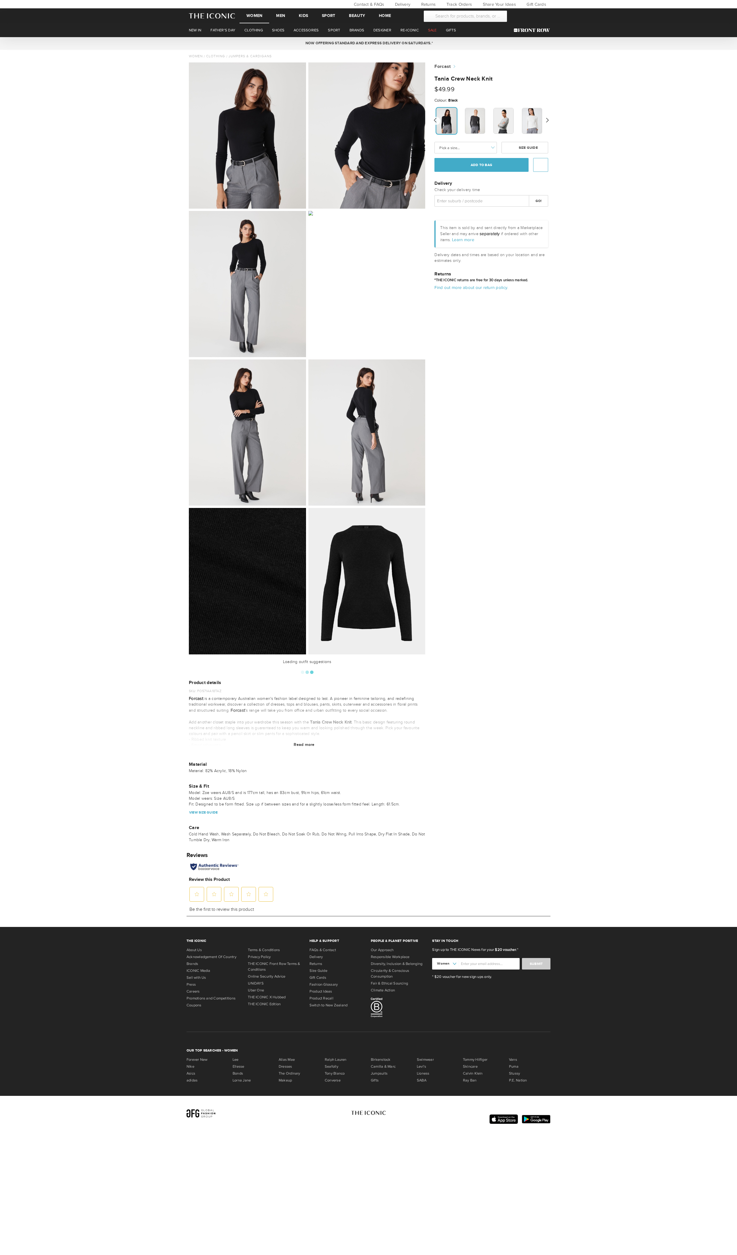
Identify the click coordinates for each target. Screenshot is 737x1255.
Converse (333, 1080)
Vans (513, 1060)
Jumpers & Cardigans (250, 56)
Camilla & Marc (383, 1066)
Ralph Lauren (336, 1060)
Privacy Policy (259, 957)
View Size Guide (203, 812)
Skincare (470, 1066)
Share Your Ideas (498, 4)
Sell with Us (196, 978)
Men (280, 15)
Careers (193, 991)
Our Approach (382, 950)
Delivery (402, 4)
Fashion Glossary (323, 984)
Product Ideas (320, 991)
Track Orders (458, 4)
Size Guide (527, 147)
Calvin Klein (473, 1073)
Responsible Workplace (390, 957)
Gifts (375, 1080)
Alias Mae (287, 1060)
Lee (236, 1060)
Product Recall (321, 998)
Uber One (256, 990)
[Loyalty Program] (533, 30)
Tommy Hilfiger (475, 1060)
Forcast (442, 66)
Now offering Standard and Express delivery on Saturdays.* (368, 43)
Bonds (238, 1073)
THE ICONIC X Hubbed (267, 997)
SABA (421, 1080)
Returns (428, 4)
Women (254, 15)
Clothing (215, 56)
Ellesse (238, 1066)
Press (191, 984)
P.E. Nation (518, 1080)
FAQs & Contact (322, 950)
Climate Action (383, 990)
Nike (190, 1066)
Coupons (194, 1005)
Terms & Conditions (264, 950)
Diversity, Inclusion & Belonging (396, 964)
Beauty (357, 15)
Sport (328, 15)
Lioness (423, 1073)
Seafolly (331, 1066)
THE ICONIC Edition (264, 1004)
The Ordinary (289, 1073)
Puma (513, 1066)
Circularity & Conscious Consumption (390, 973)
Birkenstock (380, 1060)
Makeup (285, 1080)
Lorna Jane (242, 1080)
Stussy (514, 1073)
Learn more (463, 239)
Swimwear (425, 1060)
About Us (194, 950)
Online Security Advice (266, 976)
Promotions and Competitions (211, 998)
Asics (191, 1073)
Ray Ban (470, 1080)
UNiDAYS (256, 983)
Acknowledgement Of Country (211, 957)
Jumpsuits (379, 1073)
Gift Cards (535, 4)
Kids (303, 15)
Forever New (197, 1060)
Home (385, 15)
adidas (192, 1080)
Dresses (285, 1066)
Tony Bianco (335, 1073)
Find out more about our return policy (470, 287)
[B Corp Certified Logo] (399, 1008)
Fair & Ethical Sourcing (389, 983)
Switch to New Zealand (328, 1005)
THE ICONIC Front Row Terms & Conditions (274, 967)
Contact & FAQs (368, 4)
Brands (192, 964)
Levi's (421, 1066)
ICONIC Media (198, 971)
